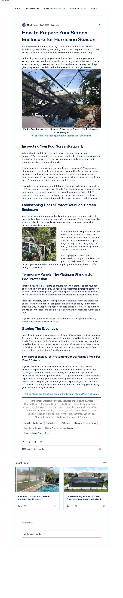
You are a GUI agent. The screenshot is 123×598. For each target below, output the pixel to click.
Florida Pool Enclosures (33, 423)
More (93, 8)
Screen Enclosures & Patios (54, 8)
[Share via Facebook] (23, 441)
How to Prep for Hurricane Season (59, 428)
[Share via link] (41, 441)
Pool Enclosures (32, 8)
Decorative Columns (78, 8)
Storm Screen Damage (32, 428)
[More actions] (99, 25)
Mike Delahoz (51, 423)
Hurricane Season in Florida (85, 423)
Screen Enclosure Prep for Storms (37, 433)
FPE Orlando (65, 423)
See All (105, 462)
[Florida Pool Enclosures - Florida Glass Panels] (37, 479)
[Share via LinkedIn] (35, 441)
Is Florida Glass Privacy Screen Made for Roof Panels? (34, 498)
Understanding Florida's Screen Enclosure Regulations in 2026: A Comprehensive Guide (84, 498)
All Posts (18, 8)
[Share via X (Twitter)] (29, 441)
